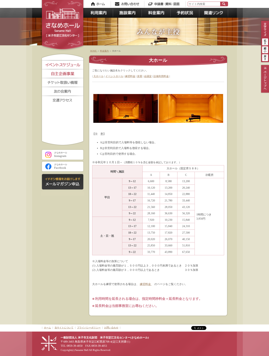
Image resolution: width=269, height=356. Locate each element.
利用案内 (98, 13)
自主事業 (62, 73)
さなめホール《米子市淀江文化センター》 (62, 25)
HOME (93, 51)
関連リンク (213, 13)
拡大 (265, 41)
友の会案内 (62, 91)
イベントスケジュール (62, 64)
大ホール (98, 76)
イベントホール (114, 76)
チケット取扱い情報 (62, 82)
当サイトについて (64, 327)
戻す (265, 57)
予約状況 (185, 13)
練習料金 (130, 76)
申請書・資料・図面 (165, 4)
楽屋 (139, 76)
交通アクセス (62, 100)
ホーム (98, 4)
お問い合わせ (128, 4)
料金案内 (156, 13)
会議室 (148, 76)
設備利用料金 (161, 76)
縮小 (265, 49)
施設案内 (127, 13)
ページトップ (264, 79)
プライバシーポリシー (89, 327)
